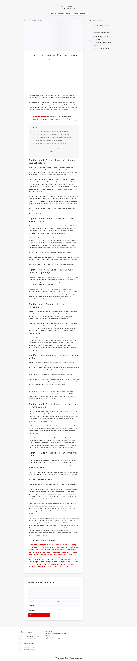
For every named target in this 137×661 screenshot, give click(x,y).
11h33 (55, 554)
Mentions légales (49, 637)
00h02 (51, 557)
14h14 (53, 547)
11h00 (46, 554)
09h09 (31, 547)
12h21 (35, 552)
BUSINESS (83, 13)
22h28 (73, 564)
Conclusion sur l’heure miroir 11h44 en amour (46, 152)
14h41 (44, 552)
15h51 (48, 552)
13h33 (41, 566)
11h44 (60, 554)
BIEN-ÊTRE (61, 13)
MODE (68, 13)
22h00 (69, 554)
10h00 (47, 559)
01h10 (52, 549)
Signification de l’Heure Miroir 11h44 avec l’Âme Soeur (49, 149)
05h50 (73, 549)
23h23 (47, 549)
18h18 (72, 547)
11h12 (74, 559)
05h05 (57, 545)
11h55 (64, 554)
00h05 (68, 557)
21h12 (59, 552)
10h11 (61, 559)
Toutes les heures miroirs (40, 154)
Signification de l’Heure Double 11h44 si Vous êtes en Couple (51, 134)
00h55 (41, 554)
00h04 (62, 557)
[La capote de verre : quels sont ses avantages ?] (90, 26)
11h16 (42, 562)
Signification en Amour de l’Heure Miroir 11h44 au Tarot (49, 143)
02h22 (65, 562)
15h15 (58, 547)
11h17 (47, 562)
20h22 (75, 562)
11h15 (38, 562)
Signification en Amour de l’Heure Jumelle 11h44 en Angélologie (52, 137)
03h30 (62, 549)
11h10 (69, 559)
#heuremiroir (37, 119)
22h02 (31, 564)
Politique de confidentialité (52, 639)
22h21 (41, 564)
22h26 (62, 564)
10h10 (35, 547)
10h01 (30, 552)
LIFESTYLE (75, 13)
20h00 (52, 559)
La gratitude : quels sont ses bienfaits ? (102, 49)
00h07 (31, 559)
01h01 (35, 545)
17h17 (67, 547)
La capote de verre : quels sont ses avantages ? (102, 26)
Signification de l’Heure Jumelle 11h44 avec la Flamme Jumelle (51, 146)
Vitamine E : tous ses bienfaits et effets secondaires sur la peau (103, 31)
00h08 (36, 559)
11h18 (51, 562)
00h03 (57, 557)
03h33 (36, 566)
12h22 (70, 562)
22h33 (31, 557)
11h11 (40, 547)
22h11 (74, 554)
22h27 (68, 564)
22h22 (41, 549)
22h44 (36, 557)
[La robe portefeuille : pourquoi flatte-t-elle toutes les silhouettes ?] (90, 44)
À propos (47, 635)
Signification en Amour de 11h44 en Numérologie (47, 140)
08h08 (73, 545)
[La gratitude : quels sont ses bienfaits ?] (90, 49)
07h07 (67, 545)
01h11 (56, 559)
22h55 (41, 557)
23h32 (64, 552)
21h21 (36, 549)
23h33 (46, 566)
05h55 (61, 566)
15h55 (66, 566)
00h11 (68, 552)
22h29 (31, 566)
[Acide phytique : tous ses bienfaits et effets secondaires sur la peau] (90, 38)
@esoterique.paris (39, 116)
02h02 (41, 545)
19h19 (77, 547)
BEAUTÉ (53, 13)
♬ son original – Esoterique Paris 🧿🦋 (56, 119)
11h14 (34, 562)
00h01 (46, 557)
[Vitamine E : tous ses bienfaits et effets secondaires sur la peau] (90, 32)
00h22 (74, 552)
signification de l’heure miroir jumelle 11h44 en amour (50, 109)
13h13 (49, 547)
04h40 (68, 549)
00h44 (36, 554)
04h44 (51, 566)
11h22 (51, 554)
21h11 (60, 562)
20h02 (54, 552)
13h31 (39, 552)
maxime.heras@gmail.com (59, 633)
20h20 (31, 549)
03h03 (46, 545)
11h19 (56, 562)
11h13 (30, 562)
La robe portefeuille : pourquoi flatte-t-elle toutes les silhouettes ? (102, 44)
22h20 (36, 564)
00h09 (41, 559)
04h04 (51, 545)
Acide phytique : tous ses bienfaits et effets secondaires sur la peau (102, 38)
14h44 (56, 566)
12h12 (44, 547)
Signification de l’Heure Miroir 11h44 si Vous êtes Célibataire (50, 131)
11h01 (65, 559)
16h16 (63, 547)
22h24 (52, 564)
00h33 (31, 554)
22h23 (46, 564)
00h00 (31, 545)
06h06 (62, 545)
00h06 (73, 557)
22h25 (57, 564)
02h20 (57, 549)
